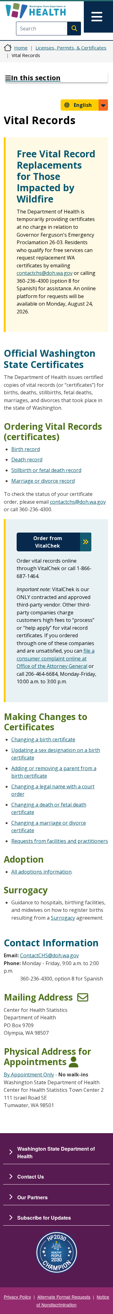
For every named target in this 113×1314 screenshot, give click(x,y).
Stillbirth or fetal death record (46, 470)
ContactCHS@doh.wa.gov (49, 955)
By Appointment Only (29, 1074)
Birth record (25, 449)
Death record (26, 459)
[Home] (46, 10)
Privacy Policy (17, 1297)
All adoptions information (41, 871)
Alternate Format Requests (63, 1297)
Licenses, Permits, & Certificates (70, 48)
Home (21, 48)
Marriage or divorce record (43, 480)
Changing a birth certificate (43, 739)
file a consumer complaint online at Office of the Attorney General (55, 658)
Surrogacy (63, 917)
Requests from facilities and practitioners (59, 841)
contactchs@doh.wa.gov (45, 273)
